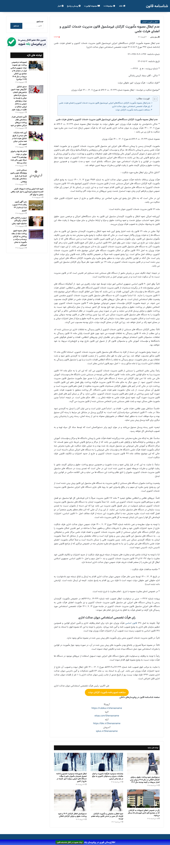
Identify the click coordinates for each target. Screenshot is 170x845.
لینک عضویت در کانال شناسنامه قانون (69, 842)
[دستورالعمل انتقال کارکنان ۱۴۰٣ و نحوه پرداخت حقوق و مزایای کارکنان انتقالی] (70, 800)
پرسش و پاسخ (73, 5)
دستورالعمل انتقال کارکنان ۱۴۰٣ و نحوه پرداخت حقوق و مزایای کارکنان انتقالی (72, 815)
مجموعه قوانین (92, 5)
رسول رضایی (154, 37)
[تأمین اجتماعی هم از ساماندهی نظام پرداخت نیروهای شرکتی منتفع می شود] (36, 120)
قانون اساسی (131, 623)
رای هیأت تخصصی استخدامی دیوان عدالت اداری (131, 106)
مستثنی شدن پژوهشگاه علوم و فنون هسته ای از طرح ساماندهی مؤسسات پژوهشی (18, 176)
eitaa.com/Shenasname (107, 715)
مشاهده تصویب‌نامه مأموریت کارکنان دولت (133, 109)
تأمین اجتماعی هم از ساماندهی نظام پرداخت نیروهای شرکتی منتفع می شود (19, 121)
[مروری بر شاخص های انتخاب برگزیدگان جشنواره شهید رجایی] (36, 221)
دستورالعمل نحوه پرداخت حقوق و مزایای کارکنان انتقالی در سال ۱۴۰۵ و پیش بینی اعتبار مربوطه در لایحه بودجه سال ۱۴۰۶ (145, 780)
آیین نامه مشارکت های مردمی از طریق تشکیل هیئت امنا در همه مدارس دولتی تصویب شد (19, 138)
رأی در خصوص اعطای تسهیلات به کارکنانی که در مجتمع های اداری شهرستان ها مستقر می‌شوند (144, 813)
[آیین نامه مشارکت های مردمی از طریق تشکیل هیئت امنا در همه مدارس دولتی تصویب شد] (36, 136)
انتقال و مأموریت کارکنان (150, 21)
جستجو (40, 21)
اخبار (60, 5)
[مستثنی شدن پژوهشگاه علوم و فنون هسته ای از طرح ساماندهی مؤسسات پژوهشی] (36, 174)
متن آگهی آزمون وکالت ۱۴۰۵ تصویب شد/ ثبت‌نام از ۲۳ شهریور (19, 206)
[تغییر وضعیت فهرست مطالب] (154, 99)
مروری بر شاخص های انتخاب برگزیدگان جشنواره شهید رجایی (19, 220)
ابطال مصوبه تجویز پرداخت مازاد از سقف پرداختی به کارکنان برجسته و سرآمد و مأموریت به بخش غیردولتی (19, 237)
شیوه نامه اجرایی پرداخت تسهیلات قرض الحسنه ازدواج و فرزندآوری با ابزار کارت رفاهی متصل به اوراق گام (27, 191)
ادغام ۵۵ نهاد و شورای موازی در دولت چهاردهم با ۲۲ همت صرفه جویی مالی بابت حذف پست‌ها (19, 157)
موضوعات (109, 5)
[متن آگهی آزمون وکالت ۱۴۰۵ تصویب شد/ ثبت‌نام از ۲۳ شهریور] (36, 205)
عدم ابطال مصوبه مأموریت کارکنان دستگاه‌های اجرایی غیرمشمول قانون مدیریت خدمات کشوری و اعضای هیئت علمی (104, 102)
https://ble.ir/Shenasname (106, 723)
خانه (121, 5)
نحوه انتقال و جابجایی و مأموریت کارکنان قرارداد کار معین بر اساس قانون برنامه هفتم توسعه (107, 816)
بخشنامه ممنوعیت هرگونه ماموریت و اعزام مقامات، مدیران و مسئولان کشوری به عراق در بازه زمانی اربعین (107, 776)
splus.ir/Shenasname (107, 731)
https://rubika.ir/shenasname (107, 708)
